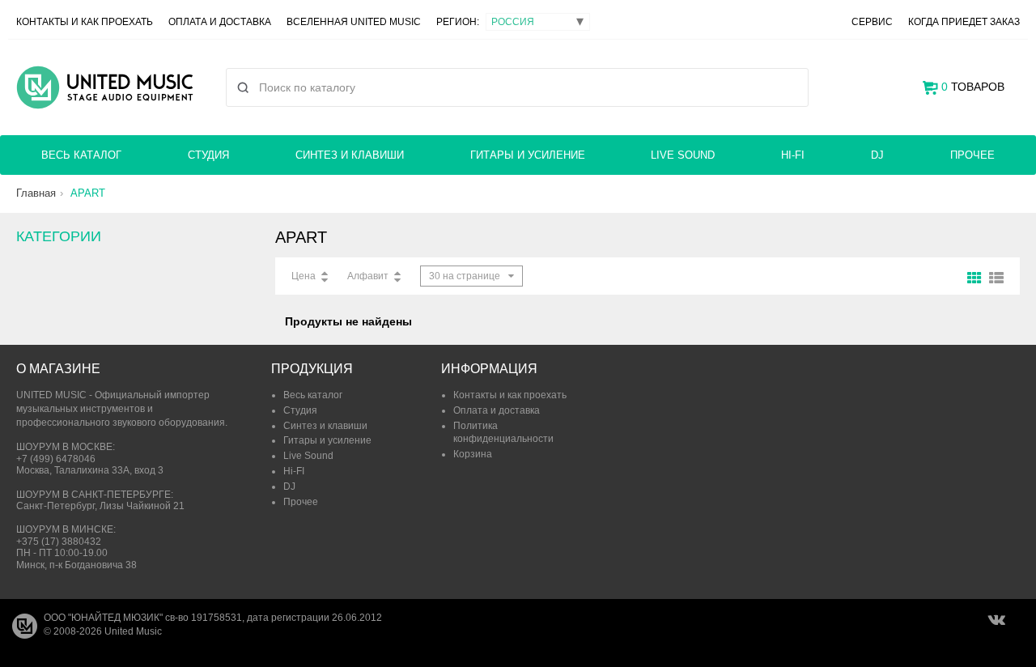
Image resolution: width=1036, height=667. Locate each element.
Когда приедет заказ (964, 22)
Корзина (472, 454)
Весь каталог (81, 155)
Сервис (872, 22)
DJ (877, 155)
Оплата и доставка (219, 22)
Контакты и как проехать (84, 22)
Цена (303, 276)
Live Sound (683, 155)
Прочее (972, 155)
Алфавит (367, 276)
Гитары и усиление (527, 155)
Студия (208, 155)
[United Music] (104, 87)
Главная (36, 193)
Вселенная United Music (354, 22)
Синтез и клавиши (349, 155)
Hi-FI (793, 155)
